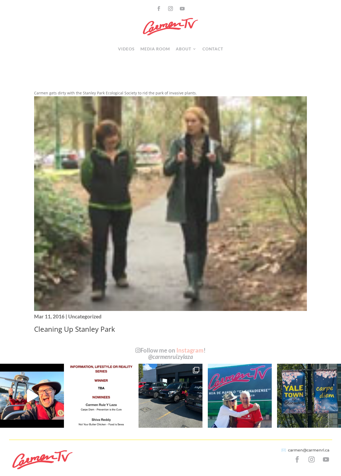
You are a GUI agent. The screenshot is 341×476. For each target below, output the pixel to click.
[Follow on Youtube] (182, 8)
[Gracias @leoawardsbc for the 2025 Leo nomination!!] (101, 396)
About (183, 48)
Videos (126, 48)
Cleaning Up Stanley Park (74, 329)
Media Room (155, 48)
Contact (212, 48)
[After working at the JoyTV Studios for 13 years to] (170, 396)
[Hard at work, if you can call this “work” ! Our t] (32, 396)
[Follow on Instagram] (170, 8)
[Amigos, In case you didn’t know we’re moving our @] (309, 396)
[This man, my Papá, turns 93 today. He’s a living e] (240, 396)
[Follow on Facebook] (159, 8)
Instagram (190, 350)
